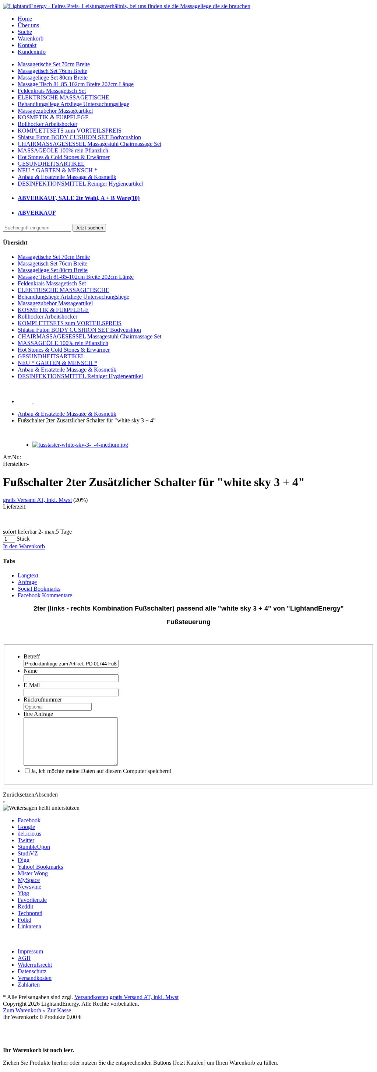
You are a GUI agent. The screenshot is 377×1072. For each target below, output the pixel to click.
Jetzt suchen (89, 228)
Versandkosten (91, 997)
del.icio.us (29, 833)
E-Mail (32, 685)
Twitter (26, 840)
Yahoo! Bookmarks (40, 867)
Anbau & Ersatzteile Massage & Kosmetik (67, 414)
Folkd (24, 920)
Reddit (25, 906)
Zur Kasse (59, 1010)
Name (31, 671)
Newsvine (29, 886)
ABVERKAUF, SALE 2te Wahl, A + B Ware (79, 198)
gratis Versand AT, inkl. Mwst (37, 500)
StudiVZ (28, 853)
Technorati (30, 913)
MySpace (29, 880)
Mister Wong (33, 873)
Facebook (29, 820)
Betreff (32, 656)
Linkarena (29, 926)
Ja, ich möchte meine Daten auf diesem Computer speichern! (101, 771)
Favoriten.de (32, 900)
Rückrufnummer (43, 699)
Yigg (23, 893)
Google (26, 827)
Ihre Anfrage (38, 714)
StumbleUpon (34, 847)
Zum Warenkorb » (24, 1010)
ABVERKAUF (37, 213)
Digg (23, 860)
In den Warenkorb (24, 547)
